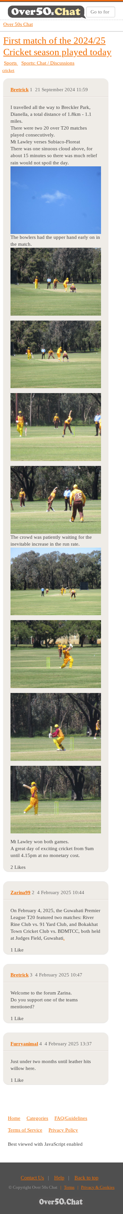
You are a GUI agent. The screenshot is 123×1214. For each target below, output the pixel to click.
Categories (37, 1118)
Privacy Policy (63, 1130)
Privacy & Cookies (97, 1187)
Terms (69, 1187)
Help (59, 1178)
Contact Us (32, 1178)
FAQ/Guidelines (70, 1118)
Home (14, 1118)
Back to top (86, 1178)
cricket (8, 70)
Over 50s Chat (18, 24)
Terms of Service (25, 1130)
